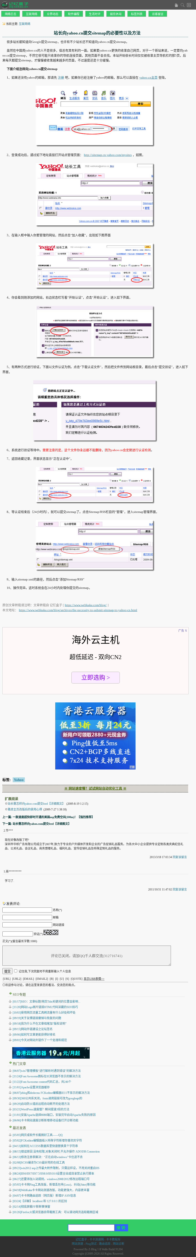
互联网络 (31, 14)
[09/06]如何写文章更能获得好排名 (34, 1034)
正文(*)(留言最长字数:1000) (19, 941)
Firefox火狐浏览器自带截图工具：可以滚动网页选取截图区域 (55, 1212)
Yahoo (19, 780)
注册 (61, 77)
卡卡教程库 (113, 1239)
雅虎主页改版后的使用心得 (25, 809)
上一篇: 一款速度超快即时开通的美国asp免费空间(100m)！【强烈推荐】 (48, 817)
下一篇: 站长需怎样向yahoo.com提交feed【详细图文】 (36, 824)
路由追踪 (104, 1244)
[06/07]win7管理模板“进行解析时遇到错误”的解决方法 (47, 1071)
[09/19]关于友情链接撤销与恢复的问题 (37, 1018)
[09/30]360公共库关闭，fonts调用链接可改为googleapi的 (47, 1098)
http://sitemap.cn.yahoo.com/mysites (108, 155)
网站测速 (77, 1244)
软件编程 (73, 14)
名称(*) (57, 910)
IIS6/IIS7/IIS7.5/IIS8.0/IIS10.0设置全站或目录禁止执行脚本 (53, 1173)
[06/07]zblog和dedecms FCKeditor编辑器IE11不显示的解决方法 (51, 1093)
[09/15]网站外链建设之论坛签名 (33, 1029)
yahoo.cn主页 (148, 77)
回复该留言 (180, 857)
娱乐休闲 (115, 14)
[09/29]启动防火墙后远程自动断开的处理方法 (41, 1104)
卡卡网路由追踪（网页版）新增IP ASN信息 (44, 1195)
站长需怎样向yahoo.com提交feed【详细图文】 (36, 803)
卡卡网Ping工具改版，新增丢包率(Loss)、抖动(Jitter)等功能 (54, 1184)
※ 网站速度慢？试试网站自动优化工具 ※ (95, 788)
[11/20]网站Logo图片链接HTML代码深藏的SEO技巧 (45, 1007)
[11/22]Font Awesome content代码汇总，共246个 (42, 1082)
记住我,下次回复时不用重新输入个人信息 (45, 971)
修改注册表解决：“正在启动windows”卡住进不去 (48, 1157)
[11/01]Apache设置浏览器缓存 (31, 1087)
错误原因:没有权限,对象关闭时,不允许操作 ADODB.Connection (56, 1151)
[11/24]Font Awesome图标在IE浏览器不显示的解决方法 (47, 1076)
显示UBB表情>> (94, 979)
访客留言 (157, 14)
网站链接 (58, 925)
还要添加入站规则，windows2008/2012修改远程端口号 (51, 1179)
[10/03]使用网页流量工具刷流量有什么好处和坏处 (44, 1012)
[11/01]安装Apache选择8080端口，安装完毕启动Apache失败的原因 (54, 1115)
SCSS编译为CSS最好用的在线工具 (39, 1162)
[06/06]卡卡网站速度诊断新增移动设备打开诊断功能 (45, 1120)
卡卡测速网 (96, 1239)
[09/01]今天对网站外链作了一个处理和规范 (40, 1040)
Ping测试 (91, 1244)
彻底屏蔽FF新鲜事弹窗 (31, 1206)
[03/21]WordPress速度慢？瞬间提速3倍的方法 (41, 1109)
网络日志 (10, 14)
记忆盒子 (81, 1239)
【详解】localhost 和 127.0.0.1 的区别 (40, 1201)
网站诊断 (118, 1244)
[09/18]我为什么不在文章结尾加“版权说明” (39, 1023)
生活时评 (94, 14)
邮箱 (56, 917)
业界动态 (52, 14)
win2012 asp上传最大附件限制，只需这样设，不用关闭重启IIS (56, 1168)
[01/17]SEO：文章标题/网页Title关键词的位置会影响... (46, 1001)
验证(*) (38, 934)
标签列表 (136, 14)
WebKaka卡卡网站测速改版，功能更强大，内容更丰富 (51, 1190)
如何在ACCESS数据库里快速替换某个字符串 (45, 1146)
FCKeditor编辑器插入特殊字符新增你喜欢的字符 (47, 1140)
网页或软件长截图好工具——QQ (38, 1135)
